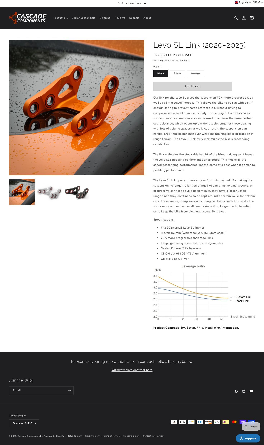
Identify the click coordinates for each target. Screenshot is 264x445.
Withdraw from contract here (132, 370)
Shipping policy (131, 436)
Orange (197, 74)
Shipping (158, 60)
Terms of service (111, 436)
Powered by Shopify (54, 436)
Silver (177, 73)
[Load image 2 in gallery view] (49, 192)
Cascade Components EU (30, 436)
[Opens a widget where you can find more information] (248, 438)
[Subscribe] (69, 390)
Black (160, 73)
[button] (61, 18)
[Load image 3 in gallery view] (76, 192)
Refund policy (75, 436)
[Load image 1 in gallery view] (22, 192)
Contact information (153, 436)
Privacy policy (92, 436)
